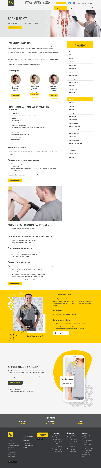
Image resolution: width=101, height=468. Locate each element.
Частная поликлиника (28, 433)
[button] (92, 8)
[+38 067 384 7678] (53, 436)
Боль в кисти (72, 103)
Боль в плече (72, 92)
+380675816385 (50, 423)
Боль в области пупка (74, 154)
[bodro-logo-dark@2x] (11, 3)
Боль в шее (71, 85)
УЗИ (70, 55)
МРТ (70, 51)
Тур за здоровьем (27, 443)
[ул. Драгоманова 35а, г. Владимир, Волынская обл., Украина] (83, 449)
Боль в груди (72, 157)
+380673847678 (22, 423)
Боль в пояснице (73, 75)
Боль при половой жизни (75, 147)
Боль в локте (72, 99)
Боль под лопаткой (73, 82)
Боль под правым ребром (75, 126)
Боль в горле (72, 106)
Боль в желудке (73, 120)
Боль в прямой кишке (74, 140)
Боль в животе (72, 116)
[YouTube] (15, 462)
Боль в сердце (72, 113)
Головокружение (73, 150)
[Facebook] (9, 462)
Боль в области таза (74, 133)
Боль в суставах (73, 89)
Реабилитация (26, 434)
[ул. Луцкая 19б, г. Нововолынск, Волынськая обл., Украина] (53, 449)
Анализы (71, 58)
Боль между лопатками (74, 79)
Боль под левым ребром (75, 130)
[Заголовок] (42, 439)
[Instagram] (12, 462)
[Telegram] (38, 439)
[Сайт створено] (86, 458)
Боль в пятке (72, 72)
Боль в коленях (72, 96)
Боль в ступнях (72, 68)
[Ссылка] (70, 3)
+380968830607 (79, 423)
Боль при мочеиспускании (75, 143)
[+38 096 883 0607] (83, 436)
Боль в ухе (71, 109)
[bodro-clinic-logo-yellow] (13, 434)
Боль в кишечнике (73, 123)
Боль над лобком (73, 137)
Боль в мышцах (72, 65)
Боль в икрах (72, 62)
